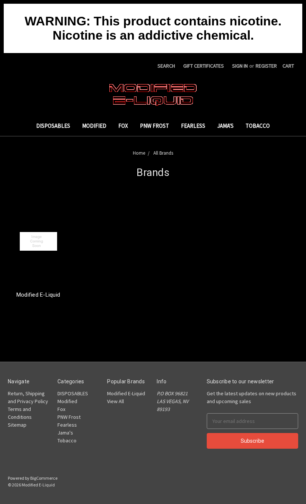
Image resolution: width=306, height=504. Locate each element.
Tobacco (258, 125)
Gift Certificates (203, 65)
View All (115, 401)
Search (166, 65)
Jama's (225, 125)
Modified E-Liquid (38, 294)
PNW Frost (154, 125)
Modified (94, 125)
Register (266, 65)
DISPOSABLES (53, 125)
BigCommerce (43, 478)
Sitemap (17, 424)
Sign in (240, 65)
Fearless (193, 125)
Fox (123, 125)
